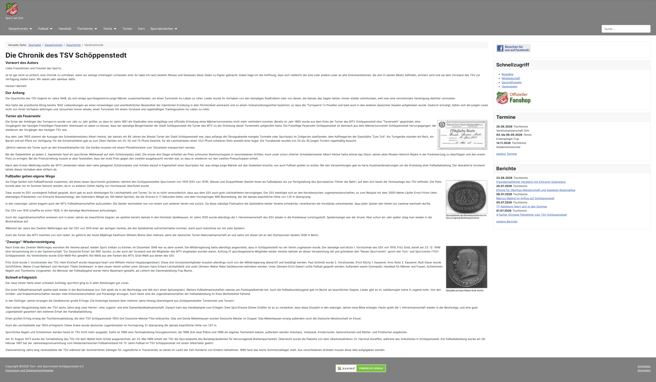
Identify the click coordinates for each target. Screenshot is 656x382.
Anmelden (644, 366)
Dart (141, 28)
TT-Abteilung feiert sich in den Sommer (521, 206)
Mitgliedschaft (511, 78)
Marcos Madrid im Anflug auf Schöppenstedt (525, 198)
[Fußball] (50, 28)
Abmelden (644, 370)
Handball (65, 28)
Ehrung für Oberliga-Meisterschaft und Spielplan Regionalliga (535, 190)
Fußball (43, 28)
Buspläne (507, 74)
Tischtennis (85, 28)
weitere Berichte (506, 221)
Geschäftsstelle (512, 82)
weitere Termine (506, 154)
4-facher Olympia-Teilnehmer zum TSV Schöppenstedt (531, 214)
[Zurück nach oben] (650, 375)
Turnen (127, 28)
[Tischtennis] (95, 28)
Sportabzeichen (162, 28)
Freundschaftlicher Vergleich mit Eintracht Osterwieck (531, 182)
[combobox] (626, 29)
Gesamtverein (18, 28)
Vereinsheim (509, 86)
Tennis (107, 28)
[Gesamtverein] (30, 28)
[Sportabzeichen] (175, 28)
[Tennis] (114, 28)
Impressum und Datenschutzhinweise (29, 370)
